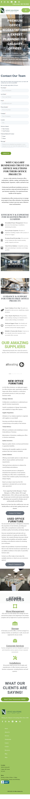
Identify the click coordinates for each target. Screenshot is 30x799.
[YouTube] (15, 2)
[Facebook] (1, 2)
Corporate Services (15, 646)
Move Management (15, 611)
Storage (15, 628)
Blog (6, 753)
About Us (7, 732)
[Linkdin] (8, 2)
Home (6, 728)
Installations (15, 663)
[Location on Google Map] (12, 2)
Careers (7, 743)
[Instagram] (4, 2)
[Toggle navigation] (26, 10)
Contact (7, 746)
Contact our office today (8, 556)
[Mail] (19, 2)
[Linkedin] (9, 721)
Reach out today (6, 482)
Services (7, 735)
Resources (7, 750)
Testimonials (8, 739)
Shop (6, 757)
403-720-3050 (25, 4)
